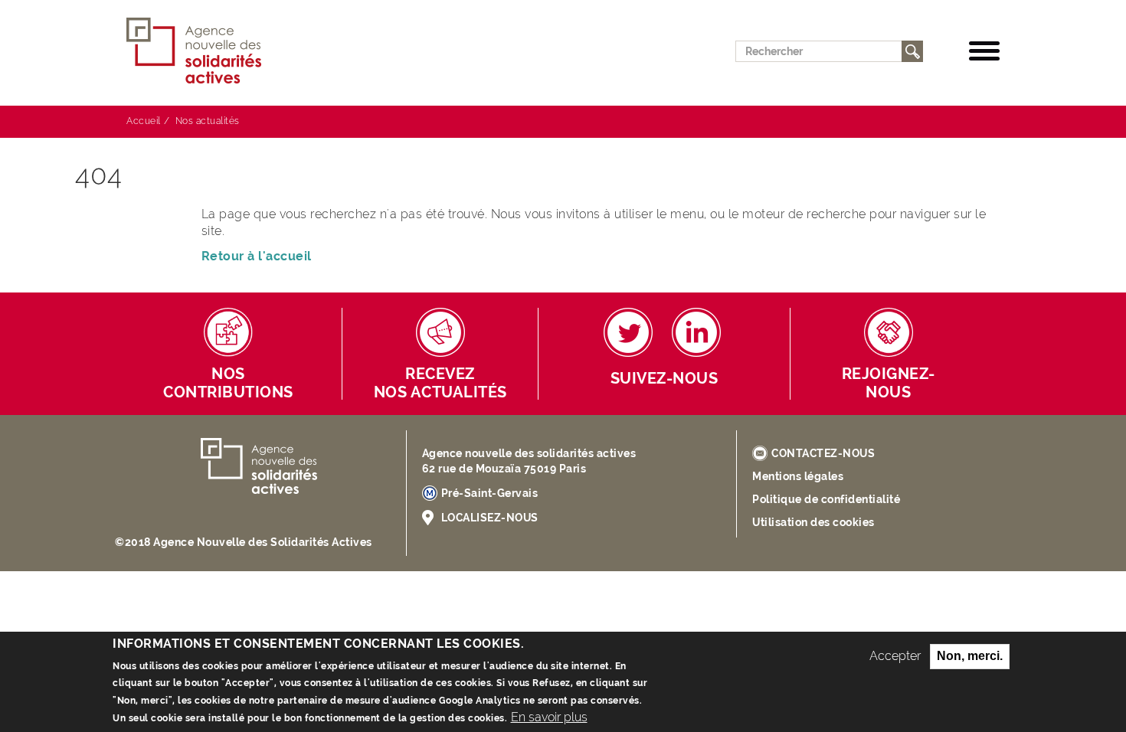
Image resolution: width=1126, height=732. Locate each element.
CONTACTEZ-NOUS (823, 453)
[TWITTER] (628, 332)
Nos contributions (228, 383)
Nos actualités (207, 121)
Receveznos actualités (440, 383)
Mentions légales (797, 476)
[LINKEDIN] (696, 332)
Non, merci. (970, 655)
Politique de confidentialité (826, 499)
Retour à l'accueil (256, 256)
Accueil (143, 121)
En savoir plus (549, 717)
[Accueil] (199, 51)
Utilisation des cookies (813, 522)
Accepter (895, 656)
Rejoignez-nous (888, 383)
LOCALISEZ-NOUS (489, 517)
